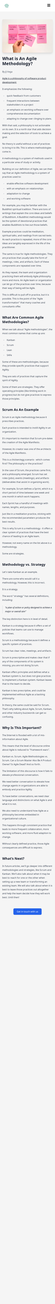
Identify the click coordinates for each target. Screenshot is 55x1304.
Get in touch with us (27, 911)
